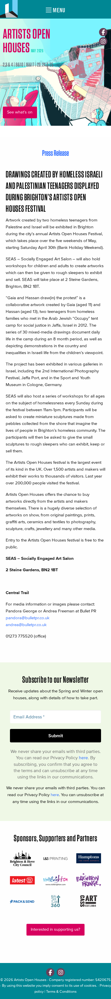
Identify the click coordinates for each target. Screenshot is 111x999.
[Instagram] (103, 41)
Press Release (55, 153)
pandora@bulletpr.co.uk (28, 617)
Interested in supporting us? (55, 929)
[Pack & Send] (22, 901)
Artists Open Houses (30, 980)
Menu (58, 10)
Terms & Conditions (61, 991)
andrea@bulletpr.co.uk (26, 624)
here (83, 757)
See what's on (19, 112)
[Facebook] (103, 32)
